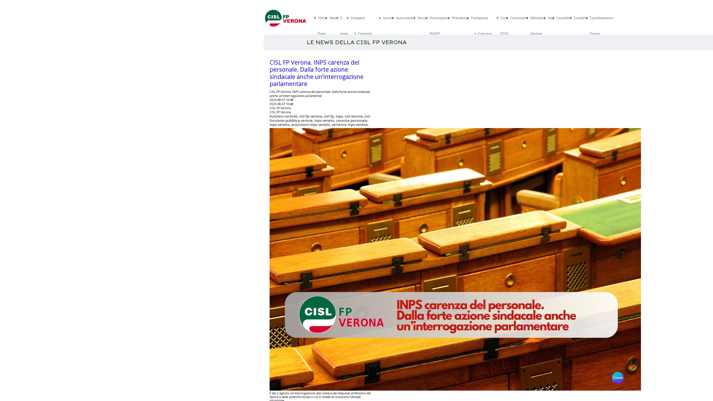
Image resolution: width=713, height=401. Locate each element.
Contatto (581, 18)
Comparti (358, 18)
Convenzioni (519, 18)
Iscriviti (388, 18)
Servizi (422, 18)
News (333, 18)
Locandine (564, 18)
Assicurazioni (405, 18)
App (551, 18)
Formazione (479, 18)
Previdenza (460, 18)
